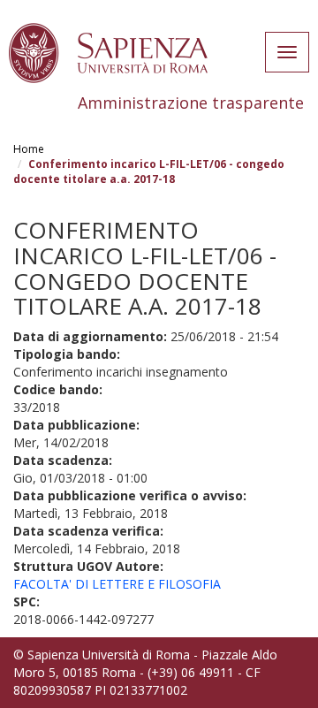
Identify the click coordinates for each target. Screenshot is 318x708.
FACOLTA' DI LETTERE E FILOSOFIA (117, 583)
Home (28, 148)
